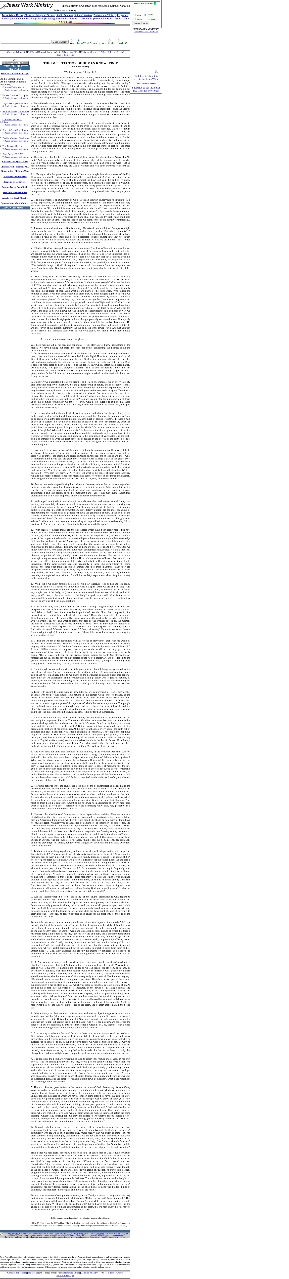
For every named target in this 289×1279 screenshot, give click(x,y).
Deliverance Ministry (104, 15)
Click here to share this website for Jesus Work (146, 77)
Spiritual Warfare (83, 15)
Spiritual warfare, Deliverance (16, 111)
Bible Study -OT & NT (13, 154)
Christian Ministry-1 (90, 52)
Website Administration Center (112, 1235)
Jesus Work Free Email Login (15, 73)
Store (126, 18)
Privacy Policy (61, 1235)
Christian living (77, 1233)
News (62, 21)
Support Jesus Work (91, 1235)
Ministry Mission (75, 1235)
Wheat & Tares (108, 52)
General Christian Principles (15, 95)
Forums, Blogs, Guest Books (15, 187)
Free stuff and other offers (15, 192)
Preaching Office (71, 52)
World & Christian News (15, 176)
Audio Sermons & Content (16, 90)
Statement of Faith (46, 1233)
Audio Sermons (91, 1233)
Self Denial (33, 52)
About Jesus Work (13, 1233)
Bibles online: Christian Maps (15, 171)
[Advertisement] (64, 31)
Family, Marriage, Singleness (16, 138)
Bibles (118, 18)
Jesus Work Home (12, 15)
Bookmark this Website (146, 83)
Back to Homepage (65, 55)
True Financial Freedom (13, 146)
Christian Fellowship (16, 52)
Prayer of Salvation (62, 1233)
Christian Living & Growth (15, 161)
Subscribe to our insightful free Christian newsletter (146, 89)
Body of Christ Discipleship (15, 130)
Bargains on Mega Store (15, 182)
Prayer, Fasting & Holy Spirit (15, 103)
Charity (119, 52)
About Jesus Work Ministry (15, 198)
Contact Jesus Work (29, 1233)
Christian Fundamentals (13, 87)
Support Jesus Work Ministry (15, 203)
